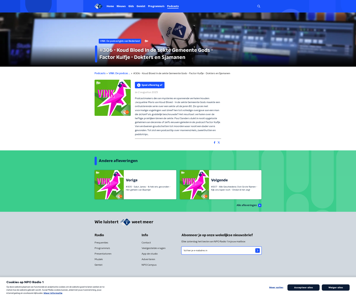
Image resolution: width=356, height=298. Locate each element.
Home (110, 6)
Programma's (156, 6)
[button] (258, 6)
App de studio (150, 254)
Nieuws (121, 6)
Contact (146, 242)
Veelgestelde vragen (153, 248)
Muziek (99, 259)
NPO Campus (149, 265)
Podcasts (173, 6)
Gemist (141, 6)
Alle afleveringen (247, 205)
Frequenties (101, 242)
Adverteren (148, 259)
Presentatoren (103, 254)
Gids (131, 6)
